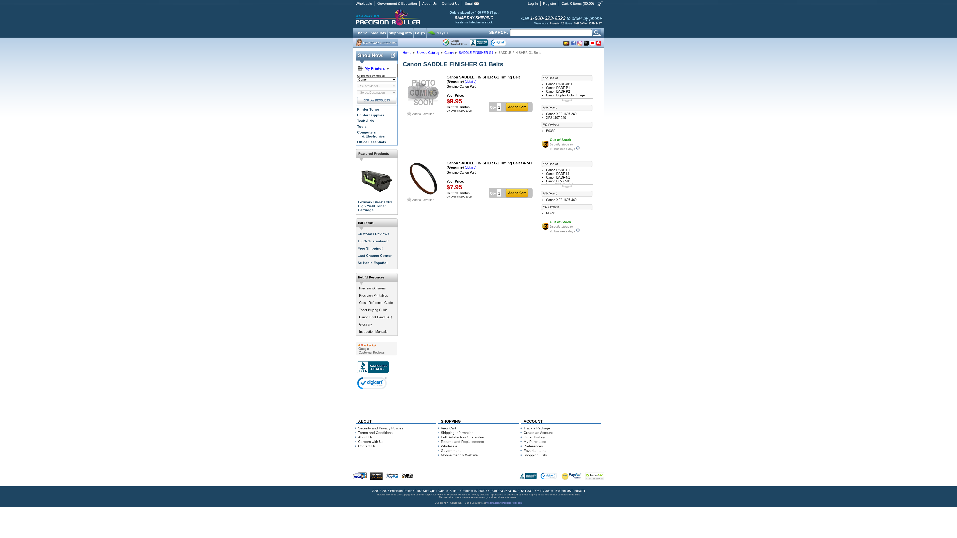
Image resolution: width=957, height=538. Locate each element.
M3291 (551, 213)
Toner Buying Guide (373, 310)
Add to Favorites (423, 114)
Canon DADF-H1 (558, 170)
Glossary (365, 324)
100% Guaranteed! (373, 241)
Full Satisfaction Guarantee (462, 437)
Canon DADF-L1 (557, 174)
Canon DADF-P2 (558, 91)
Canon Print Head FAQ (375, 317)
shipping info (400, 32)
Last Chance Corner (375, 256)
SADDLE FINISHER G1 (476, 53)
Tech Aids (365, 121)
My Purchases (535, 442)
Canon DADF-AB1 (559, 84)
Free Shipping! (370, 248)
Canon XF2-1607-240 (561, 114)
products (378, 32)
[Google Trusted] (455, 42)
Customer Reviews (373, 234)
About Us (429, 3)
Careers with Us (370, 442)
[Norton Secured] (503, 42)
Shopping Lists (535, 455)
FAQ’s (420, 32)
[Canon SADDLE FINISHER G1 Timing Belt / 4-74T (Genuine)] (423, 195)
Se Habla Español (373, 263)
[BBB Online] (479, 42)
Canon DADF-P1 (558, 88)
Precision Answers (372, 288)
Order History (534, 437)
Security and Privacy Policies (380, 428)
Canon (449, 53)
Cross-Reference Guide (376, 303)
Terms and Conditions (375, 433)
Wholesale (364, 3)
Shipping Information (457, 433)
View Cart (448, 428)
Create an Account (538, 433)
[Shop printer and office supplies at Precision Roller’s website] (414, 17)
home (363, 32)
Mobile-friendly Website (459, 455)
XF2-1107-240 (556, 118)
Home (407, 53)
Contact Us (450, 3)
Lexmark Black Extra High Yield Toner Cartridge (375, 206)
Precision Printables (373, 295)
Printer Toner (368, 109)
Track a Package (537, 428)
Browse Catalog (427, 53)
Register (549, 3)
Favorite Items (535, 451)
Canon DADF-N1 (558, 177)
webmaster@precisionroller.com (504, 502)
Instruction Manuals (373, 332)
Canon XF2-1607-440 (561, 200)
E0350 (550, 131)
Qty (493, 107)
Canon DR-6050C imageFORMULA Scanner (564, 183)
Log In (533, 3)
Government (451, 451)
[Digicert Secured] (372, 383)
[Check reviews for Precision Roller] (376, 348)
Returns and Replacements (462, 442)
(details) (470, 81)
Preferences (533, 446)
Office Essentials (371, 142)
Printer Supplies (370, 115)
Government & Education (397, 3)
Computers (371, 134)
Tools (362, 127)
